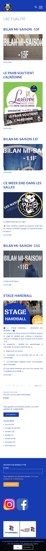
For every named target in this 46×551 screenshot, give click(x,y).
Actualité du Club (11, 428)
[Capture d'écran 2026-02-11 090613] (23, 312)
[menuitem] (35, 7)
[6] (23, 157)
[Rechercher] (35, 7)
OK (18, 547)
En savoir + (28, 547)
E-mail (6, 398)
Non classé (9, 445)
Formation (8, 442)
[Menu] (40, 7)
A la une (8, 424)
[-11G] (23, 264)
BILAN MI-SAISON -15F (21, 29)
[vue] (23, 47)
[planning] (23, 205)
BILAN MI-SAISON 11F (20, 139)
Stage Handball (17, 295)
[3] (23, 104)
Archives (8, 431)
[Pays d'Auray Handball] (19, 7)
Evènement (9, 438)
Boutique (8, 435)
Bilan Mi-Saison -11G (21, 245)
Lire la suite (7, 62)
